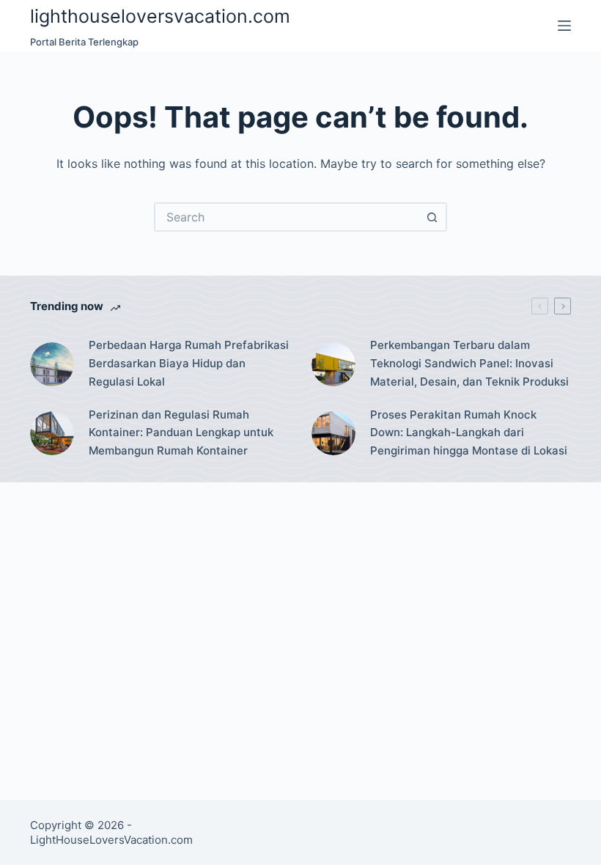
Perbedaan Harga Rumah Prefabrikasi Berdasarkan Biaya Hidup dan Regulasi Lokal (189, 363)
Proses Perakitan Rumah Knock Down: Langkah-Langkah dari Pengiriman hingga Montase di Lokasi (468, 433)
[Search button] (432, 217)
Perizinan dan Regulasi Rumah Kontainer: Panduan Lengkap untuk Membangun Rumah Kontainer (181, 433)
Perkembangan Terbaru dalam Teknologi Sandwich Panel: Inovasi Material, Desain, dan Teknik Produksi (469, 363)
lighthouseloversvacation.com (160, 16)
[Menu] (564, 25)
